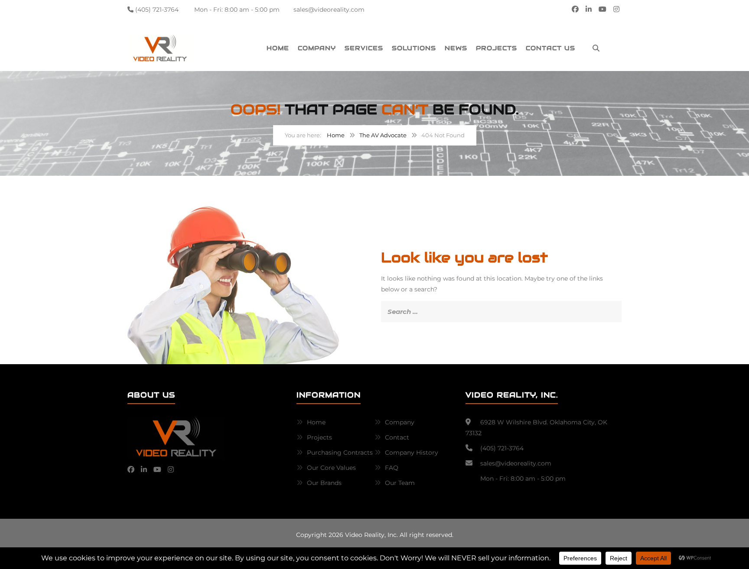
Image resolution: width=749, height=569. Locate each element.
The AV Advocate (383, 135)
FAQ (391, 468)
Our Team (400, 483)
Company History (411, 452)
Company (317, 48)
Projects (496, 48)
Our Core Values (331, 468)
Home (278, 48)
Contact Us (550, 48)
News (456, 48)
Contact (397, 437)
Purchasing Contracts (340, 452)
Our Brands (324, 483)
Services (364, 48)
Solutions (414, 48)
